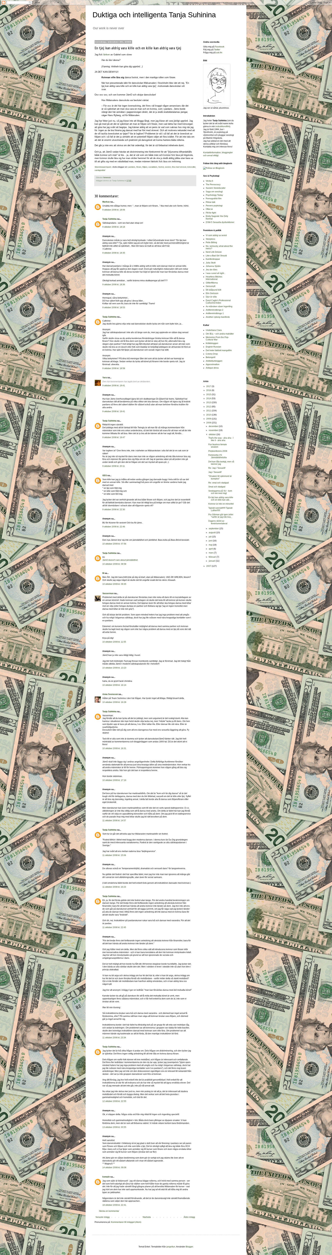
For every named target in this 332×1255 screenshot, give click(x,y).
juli (210, 536)
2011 (209, 410)
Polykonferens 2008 (217, 451)
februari (212, 557)
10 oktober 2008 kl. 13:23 (114, 668)
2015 (209, 394)
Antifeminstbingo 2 (214, 310)
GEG (104, 475)
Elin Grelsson (212, 293)
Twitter (217, 49)
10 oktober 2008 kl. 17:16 (114, 780)
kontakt (106, 1177)
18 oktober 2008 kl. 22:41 (114, 1205)
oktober (212, 434)
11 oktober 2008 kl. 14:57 (114, 820)
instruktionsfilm (222, 126)
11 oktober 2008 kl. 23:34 (114, 1037)
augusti (212, 532)
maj (211, 545)
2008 (209, 423)
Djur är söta (211, 297)
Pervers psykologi (214, 205)
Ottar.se (209, 209)
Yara (104, 377)
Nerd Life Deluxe (214, 252)
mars (211, 553)
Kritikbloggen (212, 343)
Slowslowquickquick (103, 167)
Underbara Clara (214, 330)
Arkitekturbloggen (214, 361)
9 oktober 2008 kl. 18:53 (113, 307)
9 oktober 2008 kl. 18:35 (113, 253)
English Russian (213, 347)
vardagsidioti (100, 170)
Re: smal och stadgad (218, 483)
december (214, 426)
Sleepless (210, 239)
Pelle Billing (211, 242)
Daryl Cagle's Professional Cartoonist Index (218, 301)
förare (138, 167)
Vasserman (108, 593)
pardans (131, 167)
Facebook (219, 46)
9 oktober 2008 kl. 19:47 (113, 437)
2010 (209, 415)
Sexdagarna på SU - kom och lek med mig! (220, 492)
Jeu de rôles (211, 269)
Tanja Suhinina (109, 219)
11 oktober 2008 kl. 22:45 (114, 927)
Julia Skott (210, 263)
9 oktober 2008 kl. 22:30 (113, 509)
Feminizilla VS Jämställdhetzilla (217, 456)
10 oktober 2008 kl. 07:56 (114, 544)
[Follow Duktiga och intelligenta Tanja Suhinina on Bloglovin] (213, 168)
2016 (209, 390)
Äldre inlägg (189, 1217)
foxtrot (161, 167)
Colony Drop (212, 354)
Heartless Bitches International (214, 278)
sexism (168, 167)
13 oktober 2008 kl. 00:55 (114, 1127)
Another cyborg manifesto (218, 317)
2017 (209, 386)
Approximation (212, 364)
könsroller (191, 167)
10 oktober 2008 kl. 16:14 (114, 685)
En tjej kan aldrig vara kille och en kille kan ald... (220, 498)
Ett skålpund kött (213, 290)
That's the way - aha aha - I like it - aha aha (220, 439)
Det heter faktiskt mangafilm (219, 350)
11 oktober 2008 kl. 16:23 (114, 887)
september (214, 528)
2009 (209, 419)
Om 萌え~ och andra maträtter (220, 334)
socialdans (152, 167)
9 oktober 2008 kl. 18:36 (113, 284)
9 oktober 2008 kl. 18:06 (113, 210)
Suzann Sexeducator (215, 188)
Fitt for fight (211, 213)
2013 (209, 402)
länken (106, 54)
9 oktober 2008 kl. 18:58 (113, 368)
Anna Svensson (110, 694)
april (211, 549)
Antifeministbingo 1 (215, 313)
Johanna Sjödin (213, 266)
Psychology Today (214, 195)
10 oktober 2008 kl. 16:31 (114, 748)
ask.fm (219, 52)
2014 (209, 398)
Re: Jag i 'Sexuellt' (216, 468)
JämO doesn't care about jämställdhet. (120, 560)
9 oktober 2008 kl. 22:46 (113, 526)
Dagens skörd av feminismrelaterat (217, 522)
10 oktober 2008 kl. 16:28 (114, 702)
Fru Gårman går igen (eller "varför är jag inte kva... (220, 515)
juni (211, 540)
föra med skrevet (179, 167)
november (214, 430)
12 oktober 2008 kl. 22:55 (114, 1101)
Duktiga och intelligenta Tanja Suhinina (154, 15)
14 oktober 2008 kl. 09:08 (114, 1167)
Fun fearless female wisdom (217, 445)
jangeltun (170, 1246)
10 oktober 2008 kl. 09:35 (114, 584)
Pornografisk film (214, 198)
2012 (209, 406)
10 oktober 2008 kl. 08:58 (114, 564)
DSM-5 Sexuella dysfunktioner (220, 222)
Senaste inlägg (102, 1217)
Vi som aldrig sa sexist (216, 235)
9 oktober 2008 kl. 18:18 (113, 227)
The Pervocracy (213, 184)
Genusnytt (210, 286)
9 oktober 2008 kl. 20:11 (113, 466)
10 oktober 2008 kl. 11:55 (114, 642)
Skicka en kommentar (109, 1211)
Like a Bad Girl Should (216, 255)
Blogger (189, 1246)
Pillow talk (210, 202)
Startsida (146, 1217)
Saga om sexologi (214, 191)
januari (212, 561)
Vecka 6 (209, 181)
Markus (106, 202)
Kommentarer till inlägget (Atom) (126, 1222)
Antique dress (212, 368)
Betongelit (210, 357)
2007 (209, 566)
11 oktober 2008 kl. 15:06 (114, 855)
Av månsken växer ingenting (219, 306)
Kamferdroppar (213, 259)
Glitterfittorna (212, 283)
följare (144, 167)
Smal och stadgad (216, 486)
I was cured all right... (215, 273)
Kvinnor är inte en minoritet (221, 504)
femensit (106, 177)
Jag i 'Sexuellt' (215, 472)
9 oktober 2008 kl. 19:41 (113, 385)
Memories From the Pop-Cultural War (217, 338)
